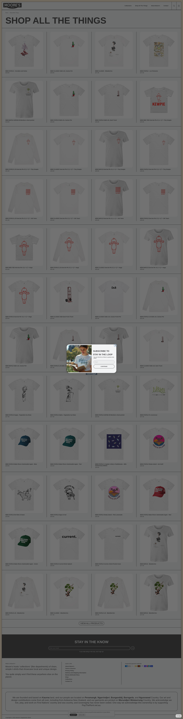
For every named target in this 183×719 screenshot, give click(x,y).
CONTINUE (104, 366)
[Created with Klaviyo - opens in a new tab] (91, 374)
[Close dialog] (115, 345)
